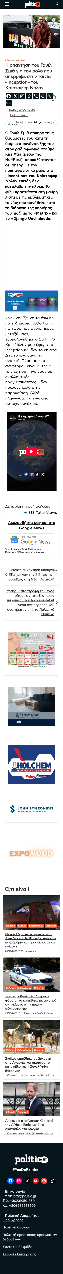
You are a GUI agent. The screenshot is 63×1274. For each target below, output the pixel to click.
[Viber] (36, 96)
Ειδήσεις (10, 926)
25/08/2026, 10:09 (14, 1133)
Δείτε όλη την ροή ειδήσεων (28, 506)
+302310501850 (22, 1200)
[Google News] (9, 103)
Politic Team (19, 115)
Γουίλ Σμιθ (27, 549)
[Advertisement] (31, 255)
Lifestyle (9, 60)
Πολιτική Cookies (16, 1227)
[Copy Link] (50, 96)
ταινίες (11, 371)
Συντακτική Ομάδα (17, 1247)
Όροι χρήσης (13, 1220)
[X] (15, 96)
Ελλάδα (22, 926)
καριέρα (38, 549)
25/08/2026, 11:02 (14, 1075)
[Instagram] (22, 96)
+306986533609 (22, 1205)
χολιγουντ (39, 552)
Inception (16, 549)
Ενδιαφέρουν (36, 926)
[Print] (43, 96)
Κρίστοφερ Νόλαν (14, 552)
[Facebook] (9, 96)
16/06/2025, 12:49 (22, 110)
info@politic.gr (24, 1196)
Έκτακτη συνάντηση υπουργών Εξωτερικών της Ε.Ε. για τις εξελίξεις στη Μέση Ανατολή (33, 574)
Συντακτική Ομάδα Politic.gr (39, 1013)
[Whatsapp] (29, 96)
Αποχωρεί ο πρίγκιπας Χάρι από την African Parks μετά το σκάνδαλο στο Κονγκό (29, 1125)
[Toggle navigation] (7, 4)
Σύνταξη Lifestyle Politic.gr (39, 1133)
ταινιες (28, 552)
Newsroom (30, 951)
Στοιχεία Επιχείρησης (19, 1254)
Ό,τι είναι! (20, 60)
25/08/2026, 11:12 (14, 1013)
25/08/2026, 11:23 (14, 951)
